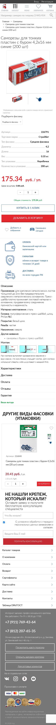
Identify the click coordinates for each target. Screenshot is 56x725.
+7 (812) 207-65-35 (20, 631)
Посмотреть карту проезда (30, 647)
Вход (36, 2)
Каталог (15, 10)
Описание (7, 286)
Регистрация (47, 2)
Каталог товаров (11, 550)
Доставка (6, 375)
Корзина (50, 10)
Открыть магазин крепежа (30, 657)
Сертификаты (9, 578)
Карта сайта (8, 585)
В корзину (44, 484)
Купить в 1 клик (28, 208)
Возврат (6, 571)
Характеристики (11, 368)
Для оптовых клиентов (30, 666)
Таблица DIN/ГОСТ (12, 605)
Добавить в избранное (15, 229)
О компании (8, 557)
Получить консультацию (28, 541)
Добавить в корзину (28, 218)
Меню (26, 10)
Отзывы (6, 389)
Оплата (5, 382)
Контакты (7, 598)
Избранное (38, 10)
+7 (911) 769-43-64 (20, 622)
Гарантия (6, 395)
